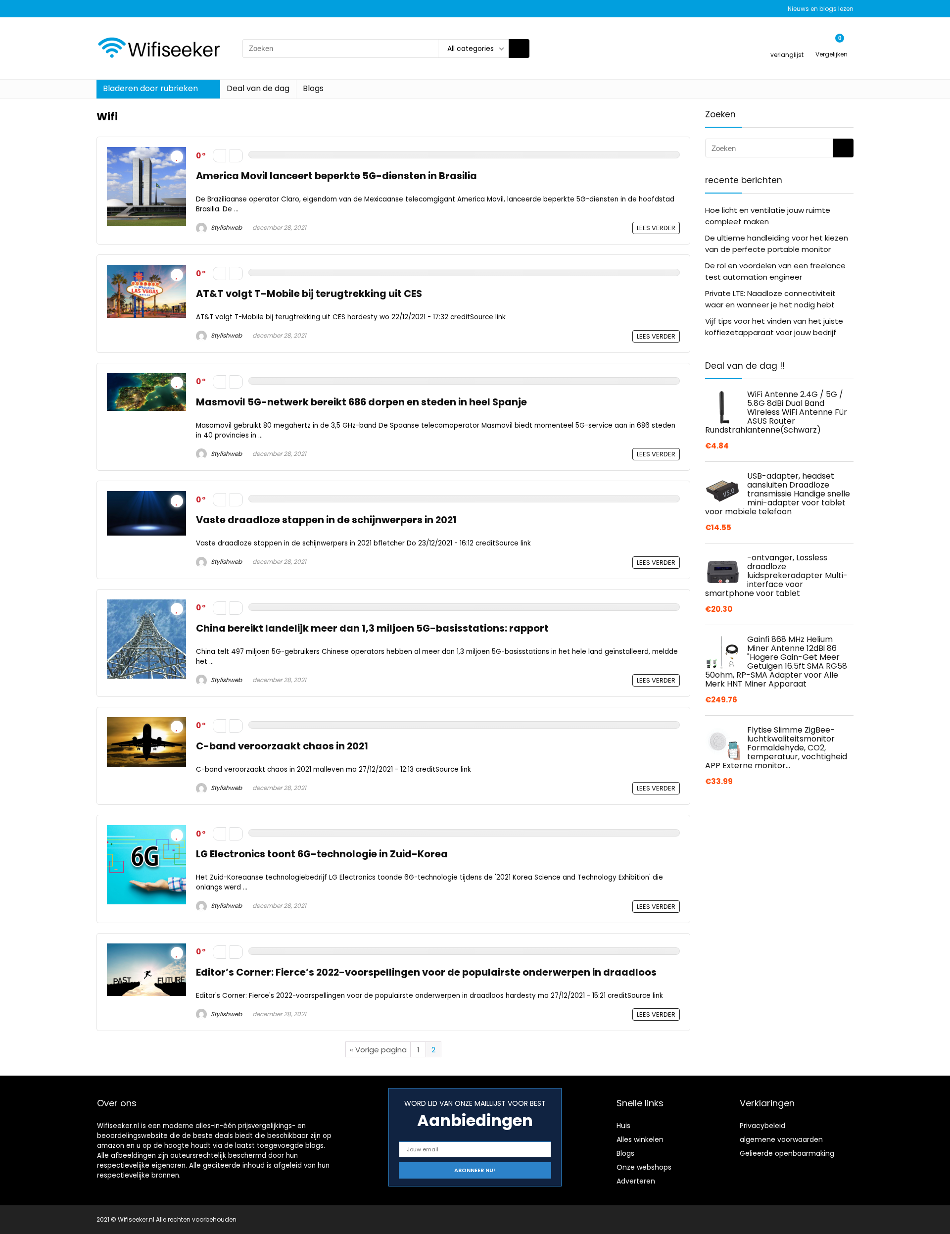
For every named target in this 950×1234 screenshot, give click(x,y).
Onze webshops (644, 1167)
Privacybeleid (762, 1126)
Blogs (313, 88)
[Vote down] (219, 155)
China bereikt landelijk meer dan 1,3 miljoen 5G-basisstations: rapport (372, 628)
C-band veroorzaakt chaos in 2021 (282, 746)
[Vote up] (236, 155)
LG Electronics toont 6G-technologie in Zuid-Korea (322, 854)
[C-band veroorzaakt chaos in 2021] (146, 723)
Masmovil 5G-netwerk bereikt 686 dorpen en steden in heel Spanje (361, 402)
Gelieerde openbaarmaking (787, 1153)
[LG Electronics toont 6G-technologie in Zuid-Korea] (146, 831)
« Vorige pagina (378, 1049)
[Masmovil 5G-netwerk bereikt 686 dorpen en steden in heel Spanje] (146, 379)
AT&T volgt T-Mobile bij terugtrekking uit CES (309, 293)
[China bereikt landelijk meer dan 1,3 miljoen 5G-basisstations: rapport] (146, 605)
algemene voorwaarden (781, 1139)
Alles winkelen (640, 1139)
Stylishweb (225, 227)
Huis (623, 1126)
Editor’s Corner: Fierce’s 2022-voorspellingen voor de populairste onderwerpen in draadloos (426, 972)
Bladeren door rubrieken (150, 88)
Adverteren (636, 1181)
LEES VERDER (656, 228)
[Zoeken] (519, 48)
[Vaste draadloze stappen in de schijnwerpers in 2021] (146, 497)
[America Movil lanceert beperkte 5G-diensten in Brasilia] (146, 153)
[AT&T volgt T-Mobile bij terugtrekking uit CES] (146, 270)
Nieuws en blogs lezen (821, 8)
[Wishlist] (787, 44)
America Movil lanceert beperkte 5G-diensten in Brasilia (336, 176)
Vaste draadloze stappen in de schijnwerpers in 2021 (326, 520)
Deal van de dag (258, 88)
